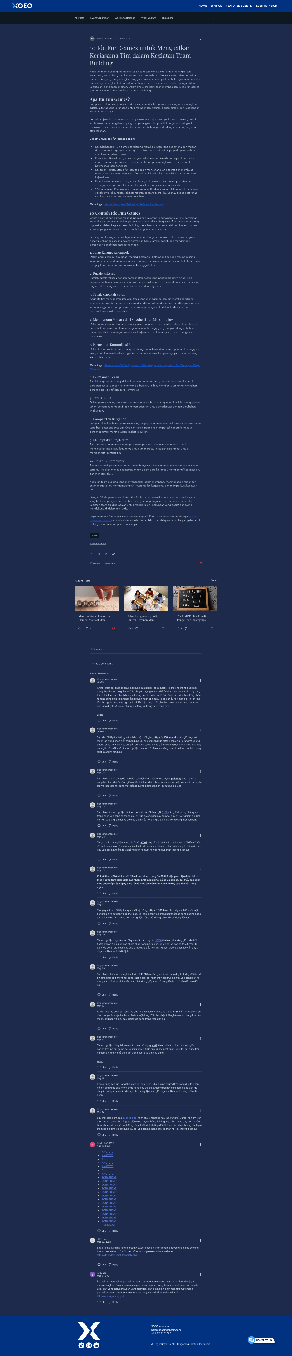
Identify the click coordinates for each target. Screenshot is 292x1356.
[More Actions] (200, 680)
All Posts (79, 17)
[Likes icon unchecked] (99, 720)
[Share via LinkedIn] (106, 553)
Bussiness (167, 17)
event (94, 535)
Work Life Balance (125, 17)
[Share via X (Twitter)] (98, 553)
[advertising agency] (146, 598)
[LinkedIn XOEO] (96, 1345)
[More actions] (200, 38)
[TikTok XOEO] (81, 1345)
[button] (213, 18)
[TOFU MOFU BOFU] (195, 598)
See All (214, 580)
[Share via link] (113, 553)
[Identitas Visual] (97, 598)
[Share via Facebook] (91, 553)
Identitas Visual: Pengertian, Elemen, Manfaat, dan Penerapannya (95, 618)
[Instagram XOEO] (89, 1345)
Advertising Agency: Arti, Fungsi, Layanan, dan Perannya (143, 618)
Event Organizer (99, 17)
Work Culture (148, 17)
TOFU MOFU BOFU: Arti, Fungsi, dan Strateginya (192, 618)
